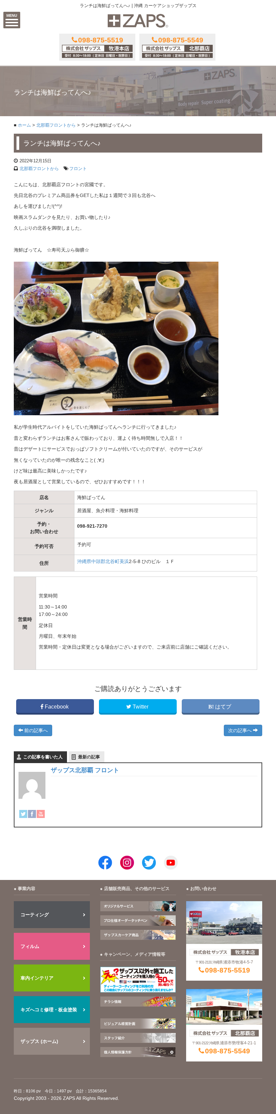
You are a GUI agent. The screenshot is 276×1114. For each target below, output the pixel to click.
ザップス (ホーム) (39, 1041)
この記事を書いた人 (43, 756)
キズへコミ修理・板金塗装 (49, 1009)
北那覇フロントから (56, 125)
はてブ (223, 707)
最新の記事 (89, 756)
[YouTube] (41, 814)
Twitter (140, 707)
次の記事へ (240, 730)
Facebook (56, 707)
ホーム (24, 125)
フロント (78, 168)
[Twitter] (23, 814)
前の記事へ (35, 730)
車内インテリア (37, 978)
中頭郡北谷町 (105, 561)
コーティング (35, 914)
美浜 (124, 561)
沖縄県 (84, 561)
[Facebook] (32, 814)
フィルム (30, 946)
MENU (11, 15)
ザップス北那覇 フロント (85, 770)
